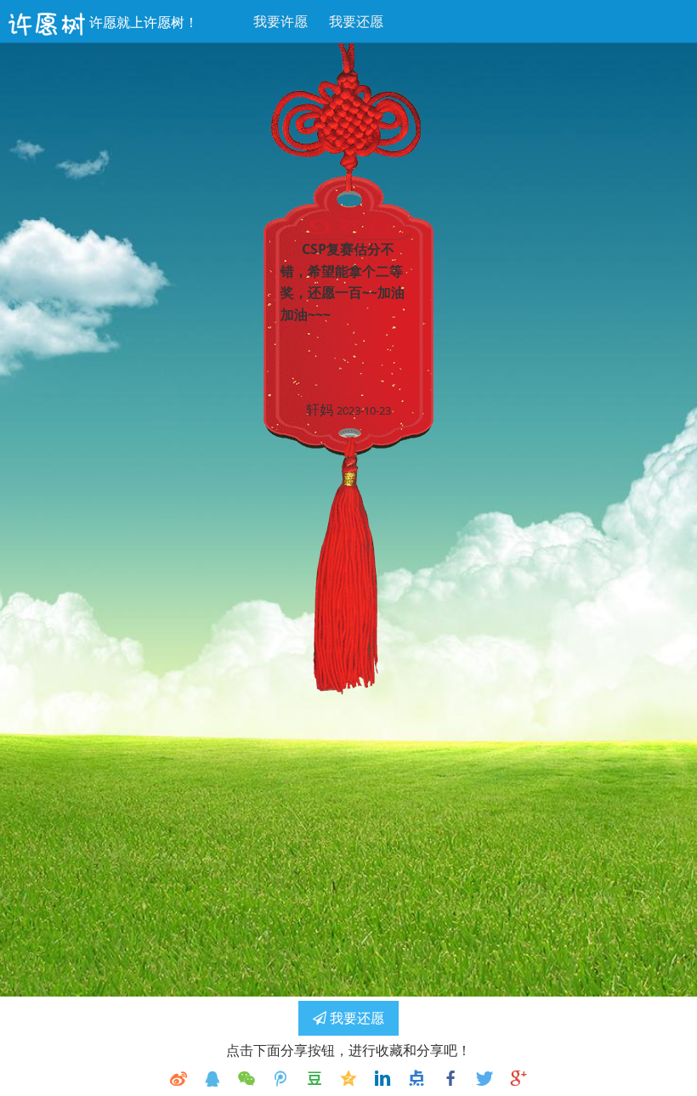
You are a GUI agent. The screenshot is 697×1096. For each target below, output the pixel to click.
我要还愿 (356, 21)
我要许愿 (280, 21)
